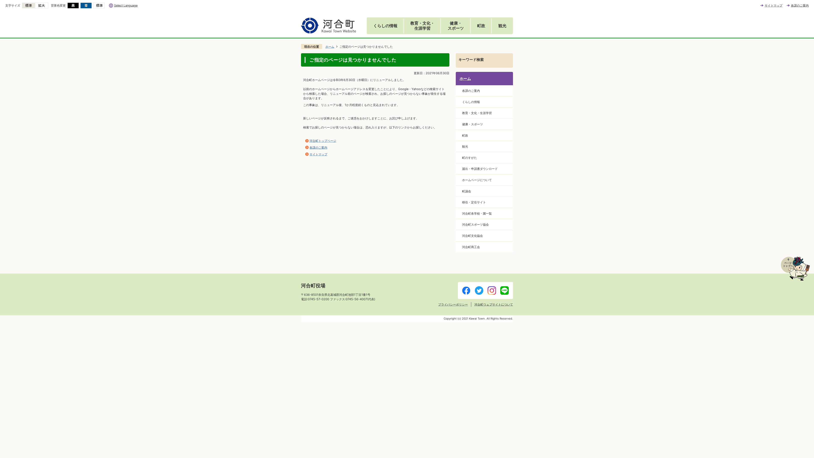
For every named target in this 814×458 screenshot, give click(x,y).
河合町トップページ (322, 140)
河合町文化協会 (472, 235)
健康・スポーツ (456, 26)
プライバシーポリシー (453, 304)
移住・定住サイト (474, 202)
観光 (502, 25)
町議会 (466, 191)
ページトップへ (795, 269)
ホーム (329, 46)
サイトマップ (773, 5)
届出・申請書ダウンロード (480, 168)
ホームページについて (477, 180)
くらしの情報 (385, 25)
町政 (481, 25)
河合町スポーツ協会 (475, 224)
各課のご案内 (800, 5)
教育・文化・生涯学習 (422, 26)
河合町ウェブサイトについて (493, 304)
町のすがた (469, 157)
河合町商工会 (471, 247)
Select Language (126, 5)
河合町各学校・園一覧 (477, 213)
